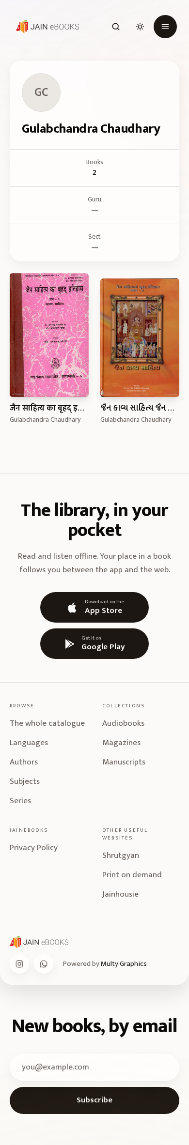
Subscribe (94, 1100)
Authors (24, 762)
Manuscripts (123, 762)
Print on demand (132, 875)
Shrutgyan (120, 855)
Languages (29, 742)
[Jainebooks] (45, 26)
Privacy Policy (34, 848)
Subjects (25, 781)
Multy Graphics (124, 964)
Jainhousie (120, 894)
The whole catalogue (47, 723)
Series (20, 801)
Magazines (121, 742)
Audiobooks (123, 723)
